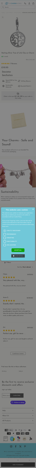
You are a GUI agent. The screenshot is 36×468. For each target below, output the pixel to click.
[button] (17, 256)
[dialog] (18, 234)
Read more (5, 226)
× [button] (33, 209)
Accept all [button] (18, 250)
